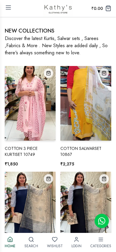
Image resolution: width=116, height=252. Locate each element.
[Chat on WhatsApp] (102, 221)
